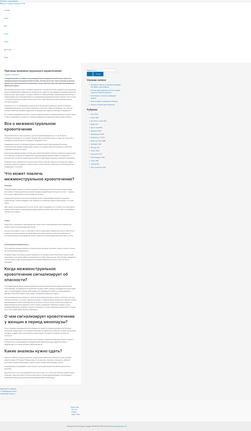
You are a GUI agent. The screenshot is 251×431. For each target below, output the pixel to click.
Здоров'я (7, 75)
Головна (7, 10)
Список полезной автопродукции (103, 105)
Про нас (74, 409)
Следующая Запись (8, 394)
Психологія (95, 154)
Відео (6, 57)
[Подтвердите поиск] (90, 74)
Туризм (93, 164)
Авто (5, 26)
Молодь (93, 147)
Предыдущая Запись (8, 391)
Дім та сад (7, 50)
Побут (6, 42)
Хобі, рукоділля (96, 167)
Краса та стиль (96, 141)
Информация (95, 134)
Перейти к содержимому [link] (9, 1)
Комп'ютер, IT (96, 137)
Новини (74, 412)
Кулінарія (94, 144)
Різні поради (95, 157)
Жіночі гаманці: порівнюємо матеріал (104, 101)
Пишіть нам (75, 407)
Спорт (6, 34)
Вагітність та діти (97, 121)
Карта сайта (75, 414)
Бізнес (6, 18)
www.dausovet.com (120, 426)
